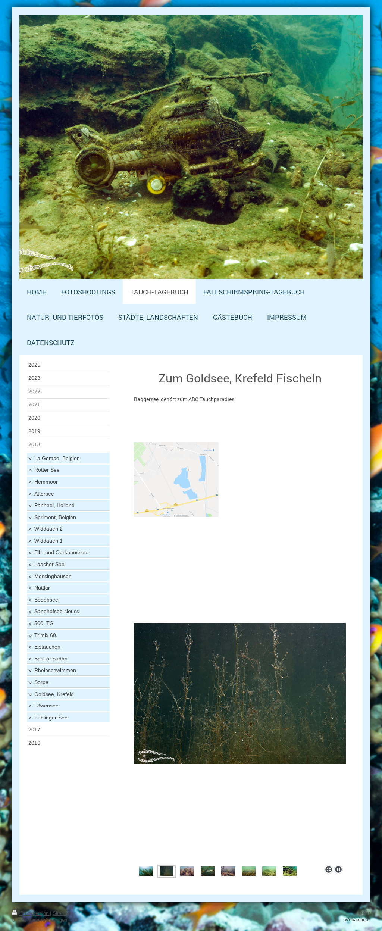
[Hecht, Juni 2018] (187, 871)
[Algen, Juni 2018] (146, 871)
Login (364, 912)
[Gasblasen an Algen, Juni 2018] (166, 871)
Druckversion (34, 913)
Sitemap (62, 913)
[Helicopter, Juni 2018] (290, 871)
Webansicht (357, 919)
